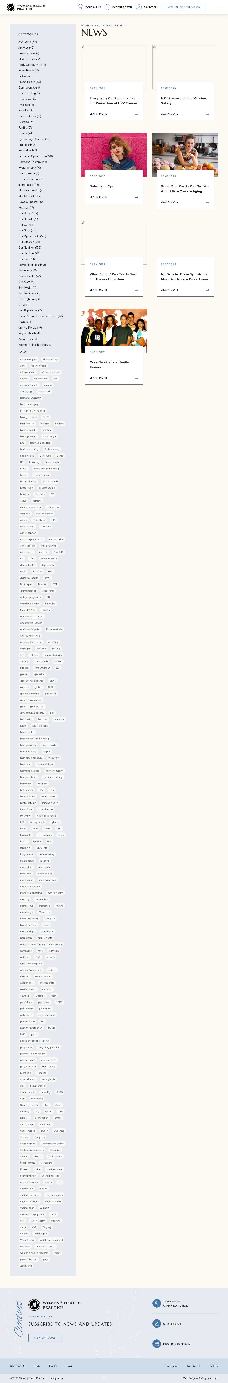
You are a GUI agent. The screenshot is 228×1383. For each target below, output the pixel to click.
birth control (27, 423)
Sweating (59, 1130)
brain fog (34, 462)
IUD (22, 822)
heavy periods (28, 745)
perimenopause (46, 1015)
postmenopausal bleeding (34, 1040)
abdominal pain (28, 359)
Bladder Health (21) (29, 59)
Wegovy (47, 1227)
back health (44, 391)
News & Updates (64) (31, 202)
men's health (44, 873)
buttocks (40, 494)
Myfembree (47, 931)
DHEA (23, 571)
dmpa (48, 577)
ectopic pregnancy (30, 597)
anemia (48, 385)
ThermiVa (55, 1150)
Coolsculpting (48, 545)
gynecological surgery (32, 712)
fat (22, 655)
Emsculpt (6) (26, 104)
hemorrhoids (49, 745)
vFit (22, 1220)
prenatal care (27, 1060)
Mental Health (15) (29, 196)
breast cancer (41, 475)
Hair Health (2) (27, 144)
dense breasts (49, 558)
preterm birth (48, 1060)
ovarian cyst (27, 982)
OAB (37, 957)
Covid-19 (58, 552)
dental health (27, 565)
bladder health (28, 430)
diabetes (37, 571)
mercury (24, 899)
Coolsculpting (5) (29, 93)
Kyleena (55, 822)
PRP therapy (48, 1066)
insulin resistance (46, 815)
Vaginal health (53, 1201)
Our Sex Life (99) (29, 253)
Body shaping (52, 449)
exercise (41, 648)
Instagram (171, 1366)
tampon (24, 1137)
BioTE (46, 417)
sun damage (27, 1124)
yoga (45, 1259)
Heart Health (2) (28, 150)
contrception (27, 545)
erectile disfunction (31, 642)
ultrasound (47, 1162)
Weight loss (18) (28, 339)
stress (58, 1117)
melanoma (44, 867)
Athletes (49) (26, 47)
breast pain (26, 487)
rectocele (25, 1072)
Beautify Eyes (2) (28, 53)
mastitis (44, 860)
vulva (23, 1227)
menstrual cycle (47, 880)
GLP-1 (53, 680)
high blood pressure (31, 757)
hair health (26, 719)
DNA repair (26, 584)
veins (53, 1214)
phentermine (27, 1021)
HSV (52, 790)
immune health (50, 802)
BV (52, 494)
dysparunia (48, 590)
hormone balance (30, 770)
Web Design (189, 1378)
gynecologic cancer (31, 700)
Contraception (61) (29, 87)
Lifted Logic (212, 1378)
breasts (24, 494)
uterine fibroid (28, 1175)
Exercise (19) (26, 122)
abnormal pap (50, 359)
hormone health (54, 770)
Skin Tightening (29, 1105)
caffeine (37, 500)
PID (42, 1021)
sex (22, 1085)
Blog (69, 1366)
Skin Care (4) (26, 282)
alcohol (24, 378)
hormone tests (28, 777)
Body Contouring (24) (32, 64)
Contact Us (17, 1366)
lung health (26, 854)
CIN (53, 520)
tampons (40, 1137)
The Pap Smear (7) (30, 310)
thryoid (24, 1156)
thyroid (38, 1156)
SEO (201, 1378)
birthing (44, 423)
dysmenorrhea (28, 590)
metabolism (41, 899)
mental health (55, 892)
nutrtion (24, 957)
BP (21, 462)
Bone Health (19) (28, 70)
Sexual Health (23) (29, 276)
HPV (41, 790)
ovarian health (28, 989)
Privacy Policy (56, 1378)
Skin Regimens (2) (29, 293)
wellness (25, 1246)
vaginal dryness (54, 1195)
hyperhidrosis (27, 796)
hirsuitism (54, 757)
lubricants (42, 847)
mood (46, 925)
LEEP (58, 828)
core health (26, 552)
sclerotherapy (28, 1079)
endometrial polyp (30, 629)
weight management (51, 1240)
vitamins (56, 1220)
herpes (46, 751)
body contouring (29, 449)
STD (60, 1111)
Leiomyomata (45, 835)
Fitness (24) (25, 133)
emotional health (29, 603)
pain (53, 995)
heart (23, 725)
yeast (58, 1252)
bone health (27, 455)
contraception (28, 532)
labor (23, 828)
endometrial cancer (31, 622)
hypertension (48, 796)
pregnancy (26, 1047)
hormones (26, 783)
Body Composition (40, 442)
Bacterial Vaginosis (30, 397)
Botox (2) (24, 76)
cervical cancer (44, 513)
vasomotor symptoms (32, 1214)
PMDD (51, 1027)
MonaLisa (50, 918)
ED (48, 597)
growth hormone (29, 693)
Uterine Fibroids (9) (30, 327)
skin (22, 1098)
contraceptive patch (31, 539)
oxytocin (25, 995)
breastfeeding (47, 487)
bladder (59, 423)
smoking (24, 1111)
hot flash (42, 783)
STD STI (24, 1117)
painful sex (26, 1002)
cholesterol (39, 520)
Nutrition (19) (26, 207)
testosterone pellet (53, 1143)
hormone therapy (52, 777)
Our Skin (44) (26, 259)
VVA (34, 1227)
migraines (44, 905)
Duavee (42, 584)
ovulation (47, 989)
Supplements (27, 1130)
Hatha (53, 1366)
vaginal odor (27, 1207)
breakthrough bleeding (46, 468)
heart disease (40, 725)
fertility (24, 661)
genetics (39, 674)
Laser (35, 828)
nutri (40, 950)
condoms (46, 526)
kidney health (37, 822)
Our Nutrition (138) (29, 247)
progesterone (28, 1066)
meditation (26, 867)
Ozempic (40, 995)
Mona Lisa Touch (29, 918)
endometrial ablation (31, 616)
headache (59, 719)
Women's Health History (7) (35, 344)
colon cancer (27, 526)
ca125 (23, 500)
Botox (60, 455)
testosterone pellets (32, 1150)
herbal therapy (28, 751)
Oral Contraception (31, 963)
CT (22, 558)
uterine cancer (55, 1169)
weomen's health (45, 1246)
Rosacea (41, 1072)
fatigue (34, 655)
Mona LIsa (44, 912)
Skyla (46, 1105)
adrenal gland (27, 372)
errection (53, 642)
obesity (50, 957)
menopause (26, 880)
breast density (28, 481)
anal (56, 378)
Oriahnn (24, 976)
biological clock (28, 417)
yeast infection (28, 1259)
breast (24, 475)
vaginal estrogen (29, 1201)
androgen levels (29, 385)
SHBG (59, 1092)
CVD (32, 558)
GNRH (51, 687)
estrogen (25, 648)
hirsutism (25, 764)
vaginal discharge (30, 1195)
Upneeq (24, 1169)
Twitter (213, 1366)
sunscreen (45, 1124)
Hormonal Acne (45, 764)
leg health (26, 835)
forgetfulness (42, 667)
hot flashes (26, 790)
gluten (38, 687)
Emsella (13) (25, 110)
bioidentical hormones (32, 410)
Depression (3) (27, 99)
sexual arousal (37, 1085)
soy (37, 1111)
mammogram (27, 860)
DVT (55, 584)
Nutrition (54, 950)
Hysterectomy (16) (29, 167)
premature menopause (32, 1053)
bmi (22, 442)
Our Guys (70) (27, 230)
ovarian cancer (43, 976)
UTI (60, 1182)
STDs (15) (24, 304)
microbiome (26, 905)
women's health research (34, 1252)
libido (61, 835)
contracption (56, 539)
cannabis (25, 513)
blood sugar (49, 436)
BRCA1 (23, 468)
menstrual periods (30, 886)
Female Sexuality (53, 655)
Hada (37, 1366)
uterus (48, 1182)
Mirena (59, 905)
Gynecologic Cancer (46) (34, 139)
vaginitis (44, 1207)
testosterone (27, 1143)
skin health (37, 1098)
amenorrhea (41, 378)
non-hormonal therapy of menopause (41, 944)
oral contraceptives (31, 970)
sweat (44, 1130)
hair (52, 712)
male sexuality (46, 854)
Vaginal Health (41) (29, 333)
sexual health (27, 1092)
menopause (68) (28, 184)
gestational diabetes (31, 680)
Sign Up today (45, 1337)
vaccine (43, 1188)
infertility (25, 815)
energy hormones (30, 635)
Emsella (46, 610)
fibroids (58, 661)
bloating (47, 430)
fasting (56, 648)
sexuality (45, 1092)
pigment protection (31, 1027)
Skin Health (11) (27, 287)
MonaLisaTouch (28, 925)
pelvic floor (45, 1008)
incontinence (45, 809)
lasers (47, 828)
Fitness (24, 667)
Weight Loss (27, 1240)
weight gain (40, 1233)
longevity (25, 847)
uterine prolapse (29, 1182)
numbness (26, 950)
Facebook (193, 1366)
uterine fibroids (50, 1175)
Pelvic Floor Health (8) (32, 264)
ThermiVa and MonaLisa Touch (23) (40, 316)
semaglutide (48, 1079)
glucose (24, 687)
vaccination (26, 1188)
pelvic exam (26, 1008)
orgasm (52, 970)
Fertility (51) (25, 127)
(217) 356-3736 (172, 1323)
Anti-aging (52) (27, 42)
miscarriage (26, 912)
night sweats (45, 937)
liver (49, 841)
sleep (58, 1105)
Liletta (23, 841)
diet (50, 571)
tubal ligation (27, 1162)
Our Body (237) (28, 213)
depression (47, 565)
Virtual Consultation (184, 7)
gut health (51, 693)
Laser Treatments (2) (31, 179)
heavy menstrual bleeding (34, 738)
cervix (23, 520)
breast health (50, 481)
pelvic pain (26, 1015)
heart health (27, 732)
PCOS (59, 1002)
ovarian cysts (47, 982)
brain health (52, 462)
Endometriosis (54, 629)
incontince (26, 809)
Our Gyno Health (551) (32, 236)
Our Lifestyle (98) (29, 242)
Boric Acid (45, 455)
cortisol (43, 552)
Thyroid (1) (24, 322)
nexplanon (26, 937)
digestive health (29, 577)
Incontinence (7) (28, 173)
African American (50, 372)
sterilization (41, 1117)
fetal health (41, 661)
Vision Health (37, 1220)
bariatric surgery (29, 404)
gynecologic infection (32, 706)
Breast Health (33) (29, 82)
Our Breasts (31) (28, 219)
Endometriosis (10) (29, 116)
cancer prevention (30, 507)
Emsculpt (50, 603)
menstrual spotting (31, 892)
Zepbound (26, 1265)
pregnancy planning (49, 1047)
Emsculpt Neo (27, 610)
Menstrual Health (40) (31, 190)
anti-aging (26, 391)
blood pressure (28, 436)
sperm (48, 1111)
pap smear (44, 1002)
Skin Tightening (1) (29, 299)
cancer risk (53, 507)
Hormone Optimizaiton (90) (35, 156)
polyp (34, 1034)
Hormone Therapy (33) (32, 162)
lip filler (37, 841)
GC (58, 667)
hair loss (43, 719)
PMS (22, 1034)
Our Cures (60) (27, 224)
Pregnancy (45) (28, 270)
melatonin (25, 873)
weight (24, 1233)
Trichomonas (55, 1156)
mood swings (27, 931)
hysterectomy (28, 802)
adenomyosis (39, 365)
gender (24, 674)
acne (23, 365)
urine (38, 1169)
